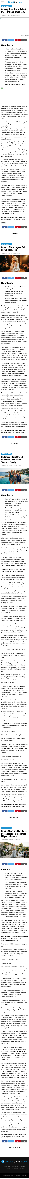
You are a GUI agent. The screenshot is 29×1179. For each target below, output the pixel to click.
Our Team (8, 1169)
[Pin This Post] (18, 40)
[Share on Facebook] (4, 40)
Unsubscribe (15, 1169)
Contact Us (22, 1167)
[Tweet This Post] (11, 40)
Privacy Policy (7, 1167)
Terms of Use (15, 1167)
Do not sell (22, 1169)
